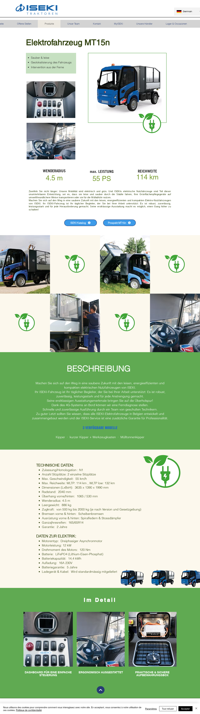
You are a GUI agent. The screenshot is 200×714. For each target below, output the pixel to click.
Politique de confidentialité (29, 710)
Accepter (185, 708)
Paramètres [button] (151, 708)
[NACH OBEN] (101, 690)
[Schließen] (196, 708)
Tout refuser (168, 708)
